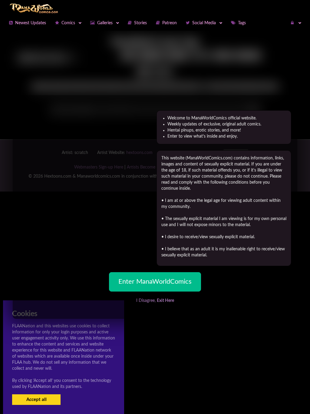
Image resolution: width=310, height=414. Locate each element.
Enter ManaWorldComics (155, 281)
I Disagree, (155, 301)
